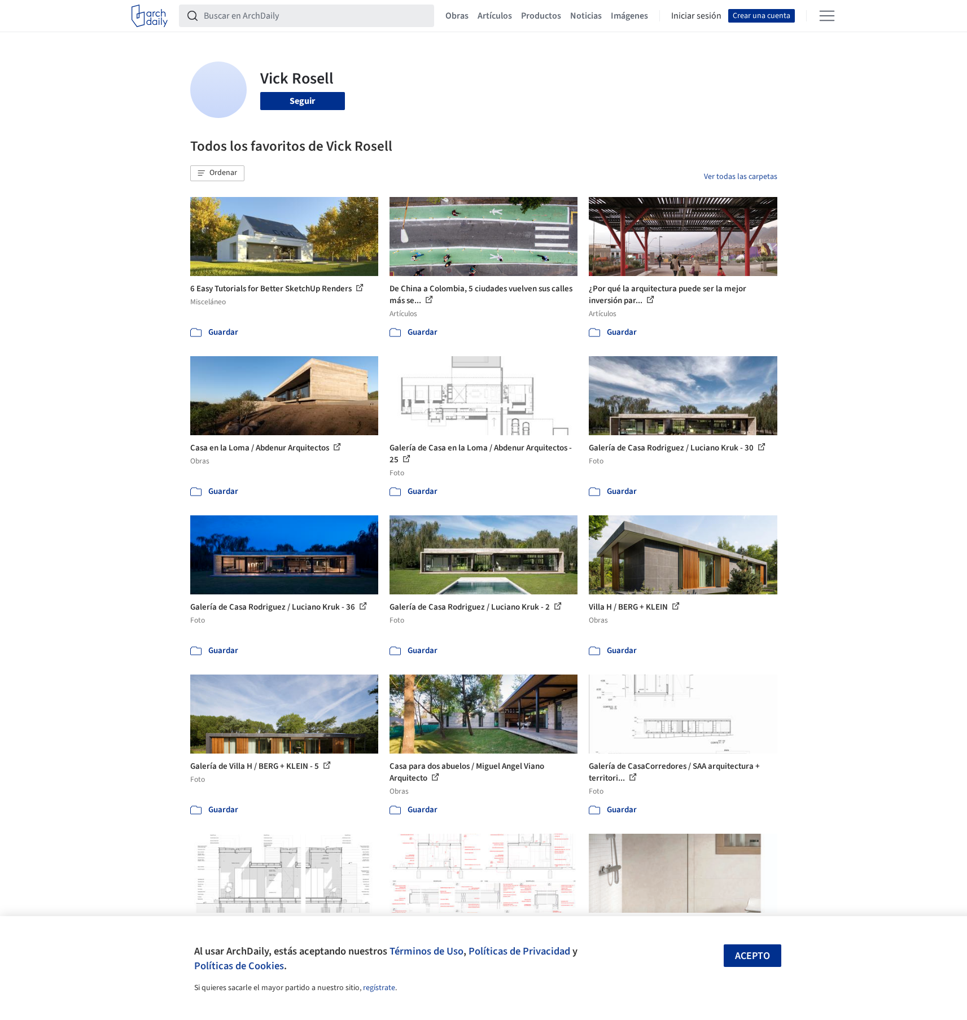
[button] (217, 173)
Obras (457, 16)
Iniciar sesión (696, 16)
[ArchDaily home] (150, 16)
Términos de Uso (426, 951)
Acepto (752, 956)
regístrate (379, 987)
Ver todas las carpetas (740, 177)
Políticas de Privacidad (519, 951)
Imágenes (629, 16)
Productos (541, 16)
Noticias (586, 16)
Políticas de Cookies (239, 965)
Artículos (495, 16)
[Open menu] (827, 16)
